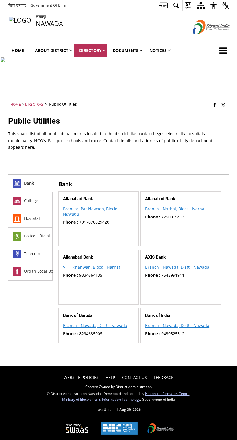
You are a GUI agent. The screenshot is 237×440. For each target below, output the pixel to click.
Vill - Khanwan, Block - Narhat (91, 267)
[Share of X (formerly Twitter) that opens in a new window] (223, 104)
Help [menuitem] (110, 377)
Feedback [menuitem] (164, 377)
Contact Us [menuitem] (134, 377)
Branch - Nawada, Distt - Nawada (177, 267)
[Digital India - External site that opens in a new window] (204, 39)
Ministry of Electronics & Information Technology (101, 399)
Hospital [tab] (31, 218)
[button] (224, 50)
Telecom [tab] (31, 253)
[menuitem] (163, 5)
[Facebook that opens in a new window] (215, 104)
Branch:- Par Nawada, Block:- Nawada (91, 211)
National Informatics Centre (167, 393)
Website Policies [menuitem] (81, 377)
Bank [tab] (28, 183)
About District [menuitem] (51, 50)
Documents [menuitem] (125, 50)
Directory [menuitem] (90, 50)
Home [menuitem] (18, 50)
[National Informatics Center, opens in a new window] (119, 428)
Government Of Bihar (48, 5)
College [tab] (30, 200)
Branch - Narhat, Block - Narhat (175, 208)
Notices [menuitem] (158, 50)
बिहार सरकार (17, 5)
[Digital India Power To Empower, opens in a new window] (160, 428)
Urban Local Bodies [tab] (42, 271)
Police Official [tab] (36, 236)
